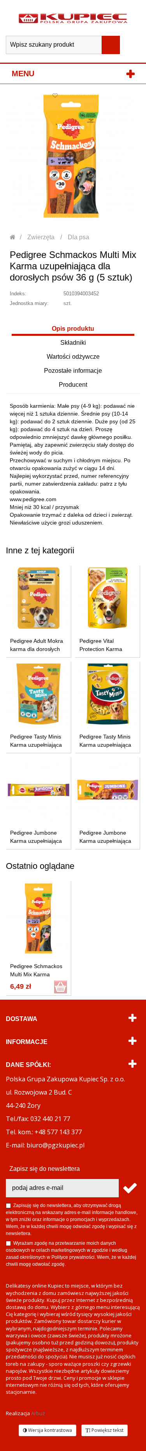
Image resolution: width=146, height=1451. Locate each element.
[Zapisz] (129, 1188)
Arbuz (38, 1413)
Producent (73, 384)
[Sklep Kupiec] (73, 18)
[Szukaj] (111, 45)
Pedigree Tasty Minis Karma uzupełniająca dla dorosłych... (36, 744)
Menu (23, 73)
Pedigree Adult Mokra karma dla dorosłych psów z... (36, 649)
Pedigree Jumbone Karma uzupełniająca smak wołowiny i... (36, 841)
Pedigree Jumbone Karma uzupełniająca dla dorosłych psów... (105, 841)
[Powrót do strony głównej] (13, 237)
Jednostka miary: (29, 303)
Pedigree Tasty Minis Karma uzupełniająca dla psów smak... (105, 744)
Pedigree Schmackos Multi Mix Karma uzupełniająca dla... (36, 974)
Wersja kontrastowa (49, 1430)
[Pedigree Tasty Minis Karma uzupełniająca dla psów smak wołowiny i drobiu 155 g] (108, 694)
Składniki (73, 342)
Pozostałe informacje (73, 370)
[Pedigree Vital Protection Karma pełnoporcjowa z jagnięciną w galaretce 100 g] (108, 598)
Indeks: (18, 294)
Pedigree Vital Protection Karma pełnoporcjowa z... (101, 649)
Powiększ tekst (106, 1430)
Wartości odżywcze (73, 356)
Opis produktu (73, 328)
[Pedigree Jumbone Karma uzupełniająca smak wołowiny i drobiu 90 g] (38, 790)
